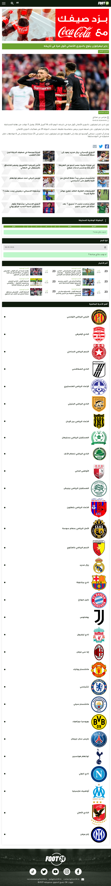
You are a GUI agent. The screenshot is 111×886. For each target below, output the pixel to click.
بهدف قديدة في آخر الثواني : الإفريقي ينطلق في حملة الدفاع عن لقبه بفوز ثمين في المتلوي (16, 273)
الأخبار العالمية (103, 112)
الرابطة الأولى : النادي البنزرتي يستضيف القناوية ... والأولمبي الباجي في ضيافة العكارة (18, 283)
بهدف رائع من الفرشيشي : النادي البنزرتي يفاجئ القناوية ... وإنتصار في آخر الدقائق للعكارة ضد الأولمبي (68, 273)
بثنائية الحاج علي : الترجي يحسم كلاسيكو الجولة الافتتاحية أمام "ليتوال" (69, 283)
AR (17, 3)
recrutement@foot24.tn (37, 879)
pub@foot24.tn (55, 879)
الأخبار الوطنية (76, 268)
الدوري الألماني (103, 51)
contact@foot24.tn (71, 879)
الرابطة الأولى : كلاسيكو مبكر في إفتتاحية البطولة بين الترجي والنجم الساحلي (68, 293)
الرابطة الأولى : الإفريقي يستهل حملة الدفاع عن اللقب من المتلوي (17, 293)
